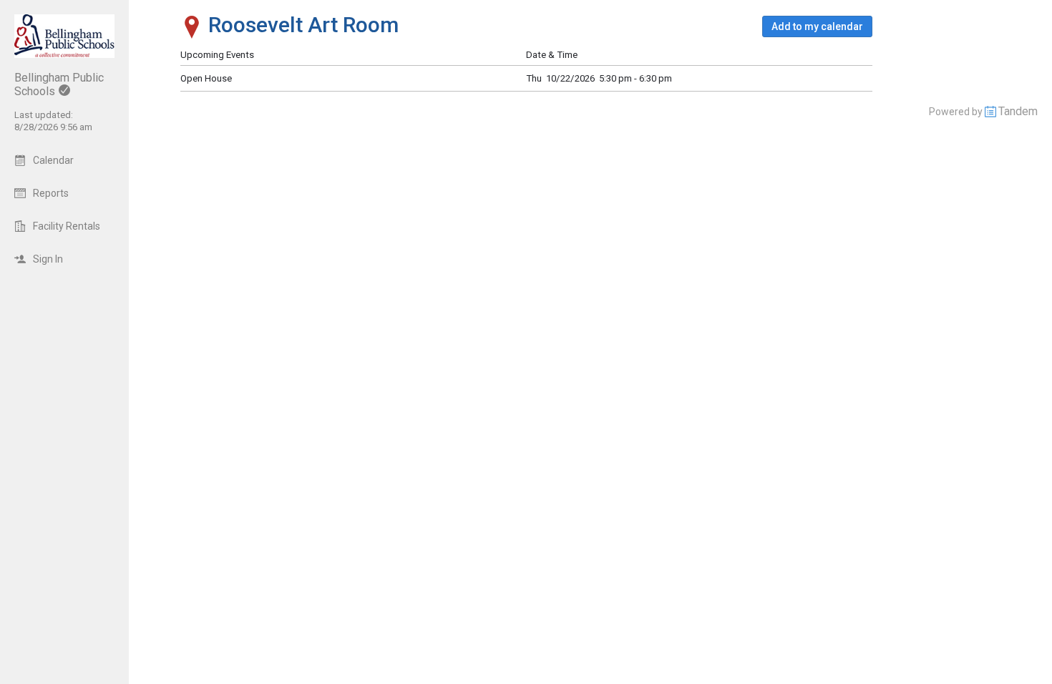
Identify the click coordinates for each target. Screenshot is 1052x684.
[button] (817, 26)
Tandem (1018, 111)
